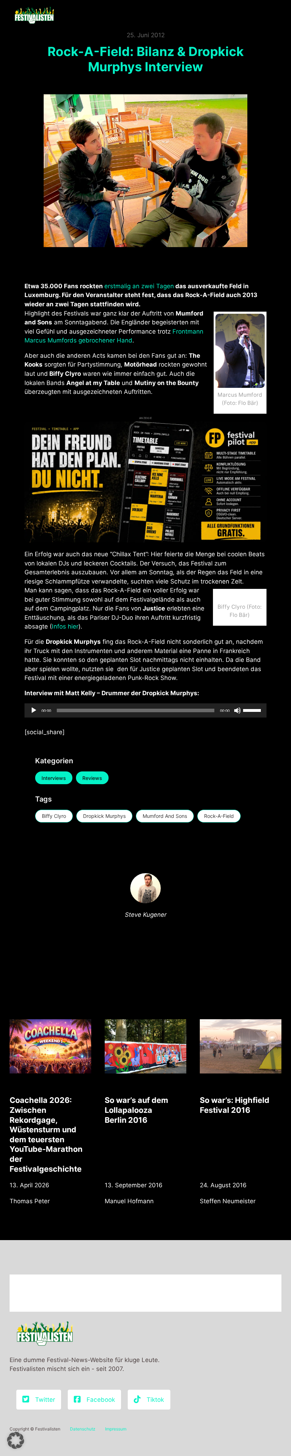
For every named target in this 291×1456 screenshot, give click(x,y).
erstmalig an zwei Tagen (139, 286)
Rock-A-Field (219, 816)
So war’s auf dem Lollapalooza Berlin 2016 (136, 1109)
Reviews (92, 778)
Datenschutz (82, 1429)
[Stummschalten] (237, 710)
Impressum (115, 1429)
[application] (145, 710)
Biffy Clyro (54, 816)
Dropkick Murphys (104, 816)
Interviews (54, 778)
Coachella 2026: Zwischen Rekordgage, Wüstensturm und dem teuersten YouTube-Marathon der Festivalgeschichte (46, 1134)
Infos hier (65, 626)
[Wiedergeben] (33, 710)
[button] (15, 1440)
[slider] (253, 709)
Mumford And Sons (165, 816)
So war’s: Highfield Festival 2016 (234, 1105)
